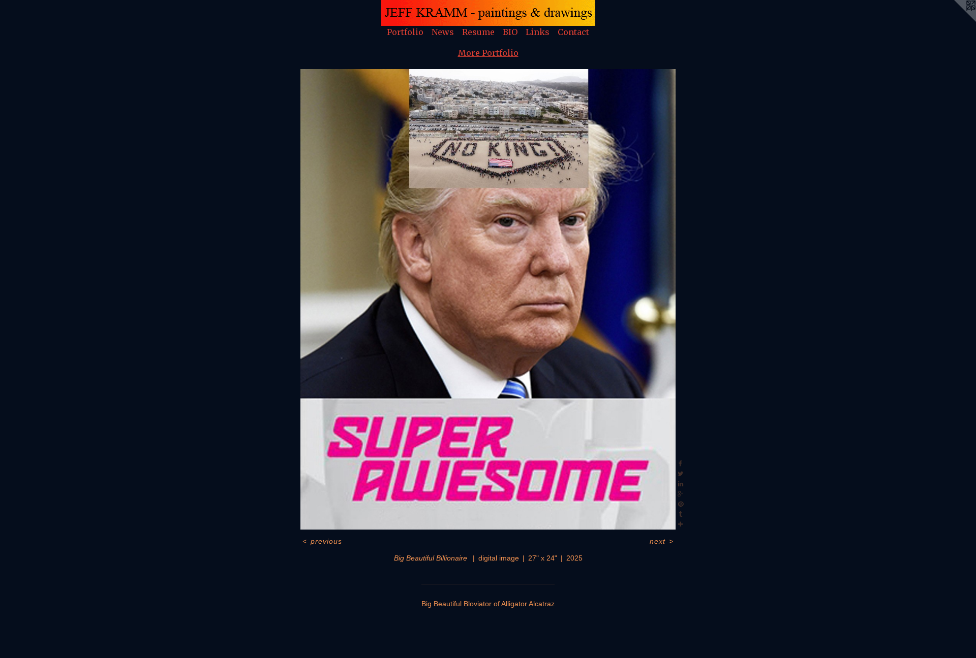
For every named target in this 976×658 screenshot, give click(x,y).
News (443, 32)
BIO (510, 32)
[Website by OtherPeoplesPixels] (955, 20)
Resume (478, 32)
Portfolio (405, 32)
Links (538, 32)
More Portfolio (488, 53)
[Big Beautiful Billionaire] (488, 299)
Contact (573, 32)
